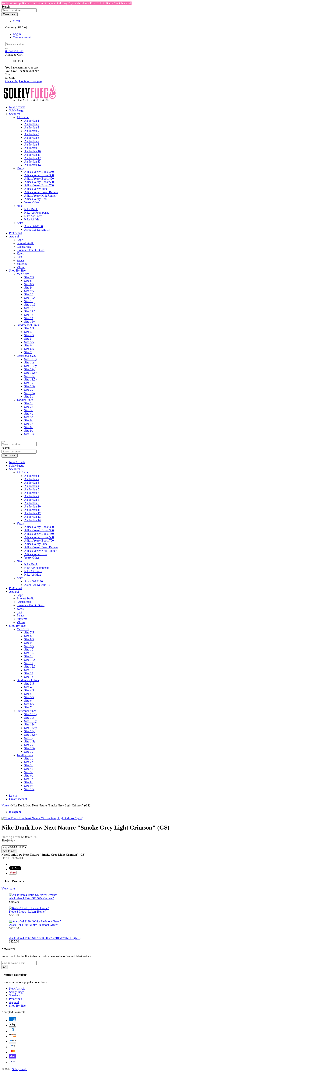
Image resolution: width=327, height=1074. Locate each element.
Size (4, 840)
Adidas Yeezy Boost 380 (39, 175)
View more (8, 888)
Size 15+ (29, 321)
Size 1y (28, 382)
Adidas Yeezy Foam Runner (41, 192)
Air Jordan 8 (31, 144)
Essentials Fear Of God (30, 250)
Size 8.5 (29, 284)
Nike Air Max (32, 219)
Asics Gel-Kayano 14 (37, 229)
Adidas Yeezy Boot (35, 199)
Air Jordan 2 (31, 124)
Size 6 (28, 345)
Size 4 (28, 331)
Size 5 (28, 338)
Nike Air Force (33, 216)
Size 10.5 (29, 297)
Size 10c (29, 434)
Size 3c (28, 410)
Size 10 (28, 294)
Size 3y (28, 396)
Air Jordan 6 (31, 137)
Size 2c (28, 406)
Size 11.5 (29, 304)
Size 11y (29, 362)
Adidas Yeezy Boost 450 (39, 178)
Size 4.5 (29, 335)
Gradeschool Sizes (28, 325)
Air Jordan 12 (32, 158)
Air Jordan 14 (32, 165)
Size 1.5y (29, 386)
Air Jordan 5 (31, 134)
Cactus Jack (24, 246)
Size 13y (29, 376)
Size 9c (28, 430)
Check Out (11, 81)
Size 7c (28, 423)
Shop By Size (17, 270)
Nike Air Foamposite (36, 212)
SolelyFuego (16, 110)
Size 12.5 (29, 311)
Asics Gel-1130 (33, 226)
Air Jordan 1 (31, 120)
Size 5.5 (29, 342)
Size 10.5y (30, 359)
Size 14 (28, 318)
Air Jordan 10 (32, 151)
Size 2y (28, 389)
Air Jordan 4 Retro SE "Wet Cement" (31, 898)
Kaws (20, 253)
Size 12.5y (30, 372)
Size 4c (28, 413)
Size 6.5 (29, 348)
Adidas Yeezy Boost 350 (39, 171)
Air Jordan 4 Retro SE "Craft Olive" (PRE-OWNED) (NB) (44, 938)
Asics (20, 222)
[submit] (6, 48)
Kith (19, 256)
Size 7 (28, 352)
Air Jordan (23, 117)
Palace (20, 260)
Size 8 (28, 280)
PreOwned (15, 233)
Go (4, 967)
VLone (21, 267)
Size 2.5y (29, 393)
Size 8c (28, 427)
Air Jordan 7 (31, 141)
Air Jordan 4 (31, 130)
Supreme (22, 263)
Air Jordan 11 (32, 154)
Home (5, 805)
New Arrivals (17, 107)
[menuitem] (171, 141)
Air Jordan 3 (31, 127)
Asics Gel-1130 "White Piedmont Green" (33, 924)
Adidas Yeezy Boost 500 (39, 182)
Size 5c (28, 417)
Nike (20, 205)
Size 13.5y (30, 379)
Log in (17, 34)
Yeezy (20, 168)
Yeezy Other (31, 202)
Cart (14, 51)
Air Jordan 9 (31, 147)
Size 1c (28, 403)
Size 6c (28, 420)
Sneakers (14, 113)
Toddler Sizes (25, 400)
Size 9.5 (29, 291)
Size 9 (28, 287)
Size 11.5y (30, 365)
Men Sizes (23, 274)
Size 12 (28, 308)
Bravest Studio (25, 243)
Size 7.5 (29, 277)
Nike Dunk (31, 209)
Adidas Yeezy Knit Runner (40, 195)
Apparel (14, 236)
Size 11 (28, 301)
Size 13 (28, 314)
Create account (22, 37)
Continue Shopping (30, 81)
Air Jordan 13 (32, 161)
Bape (20, 239)
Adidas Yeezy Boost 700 (39, 185)
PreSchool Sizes (26, 355)
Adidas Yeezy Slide (35, 188)
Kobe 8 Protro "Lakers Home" (27, 911)
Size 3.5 (29, 328)
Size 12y (29, 369)
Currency (10, 27)
